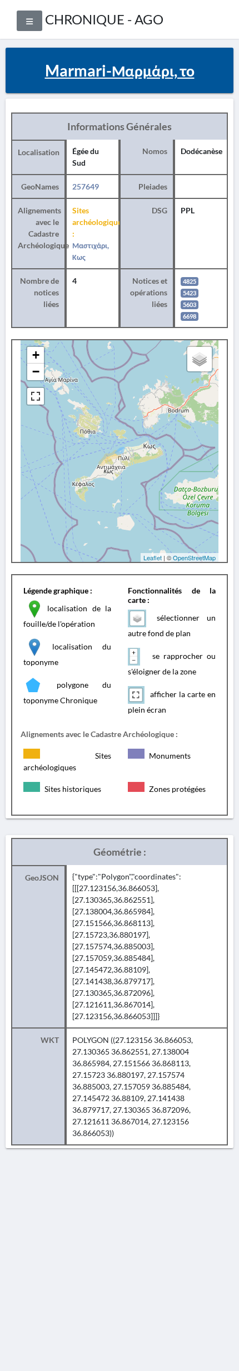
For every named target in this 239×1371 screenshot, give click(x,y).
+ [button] (35, 355)
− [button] (35, 371)
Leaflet (152, 557)
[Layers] (199, 359)
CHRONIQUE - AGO (104, 19)
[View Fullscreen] (35, 396)
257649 (85, 186)
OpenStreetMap (194, 557)
